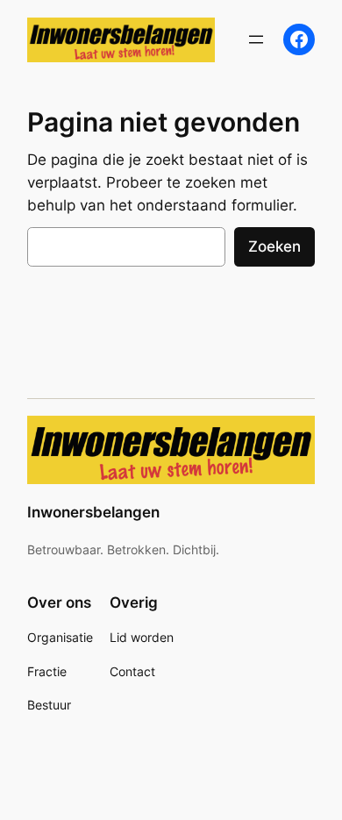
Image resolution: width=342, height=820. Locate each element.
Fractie (47, 671)
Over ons (59, 602)
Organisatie (60, 637)
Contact (132, 671)
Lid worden (142, 637)
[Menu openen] (256, 39)
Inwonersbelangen (93, 512)
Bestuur (49, 704)
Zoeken (274, 246)
